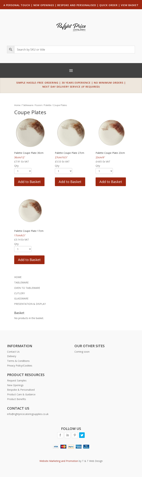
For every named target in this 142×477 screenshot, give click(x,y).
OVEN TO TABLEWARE (27, 288)
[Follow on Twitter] (82, 435)
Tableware (27, 105)
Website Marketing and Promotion (58, 461)
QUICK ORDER (108, 5)
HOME (17, 277)
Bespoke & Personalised (21, 389)
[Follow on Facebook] (60, 435)
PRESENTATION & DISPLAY (30, 303)
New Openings (15, 385)
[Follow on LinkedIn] (67, 435)
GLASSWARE (21, 298)
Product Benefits (16, 399)
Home (17, 105)
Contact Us (13, 351)
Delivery (11, 356)
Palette (47, 105)
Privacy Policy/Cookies (19, 365)
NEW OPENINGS (43, 5)
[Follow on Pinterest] (75, 435)
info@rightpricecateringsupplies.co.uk (27, 414)
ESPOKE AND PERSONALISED (77, 5)
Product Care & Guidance (21, 394)
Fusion (38, 105)
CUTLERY (19, 293)
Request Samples (16, 380)
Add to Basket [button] (29, 181)
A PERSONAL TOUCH (16, 5)
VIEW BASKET (130, 5)
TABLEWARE (21, 282)
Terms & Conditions (18, 360)
